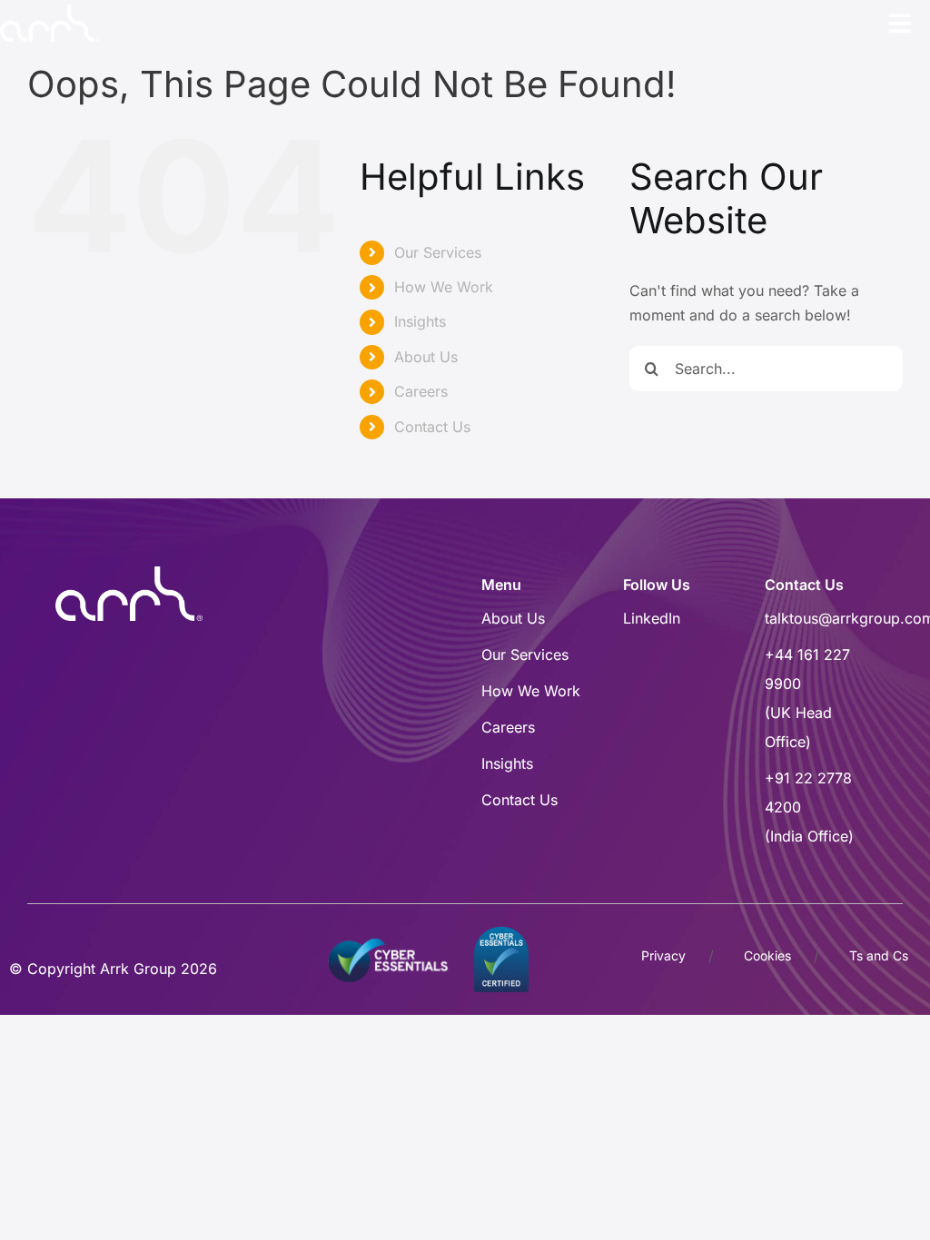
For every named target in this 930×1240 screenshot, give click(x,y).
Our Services (437, 252)
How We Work (443, 287)
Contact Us (432, 427)
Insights (420, 321)
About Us (426, 357)
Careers (421, 391)
